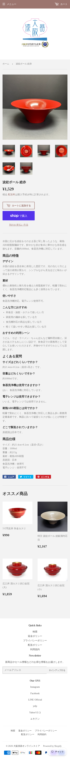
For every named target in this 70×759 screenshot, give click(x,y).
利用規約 (35, 649)
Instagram (35, 687)
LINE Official (35, 699)
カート (63, 4)
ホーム (6, 63)
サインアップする (57, 670)
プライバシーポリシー (35, 640)
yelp (35, 706)
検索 (35, 631)
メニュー (11, 4)
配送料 (11, 194)
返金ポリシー (35, 636)
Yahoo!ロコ (35, 712)
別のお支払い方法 (18, 225)
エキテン (35, 719)
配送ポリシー (35, 645)
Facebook (35, 693)
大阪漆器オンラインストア (26, 746)
